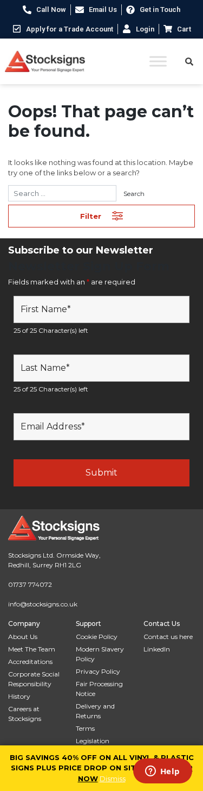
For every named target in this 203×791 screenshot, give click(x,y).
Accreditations (30, 661)
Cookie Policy (96, 636)
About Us (22, 636)
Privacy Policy (98, 671)
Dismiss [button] (113, 778)
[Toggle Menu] (158, 61)
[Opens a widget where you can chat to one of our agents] (162, 772)
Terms (85, 728)
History (19, 696)
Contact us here (168, 636)
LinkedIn (156, 649)
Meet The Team (31, 649)
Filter (90, 216)
